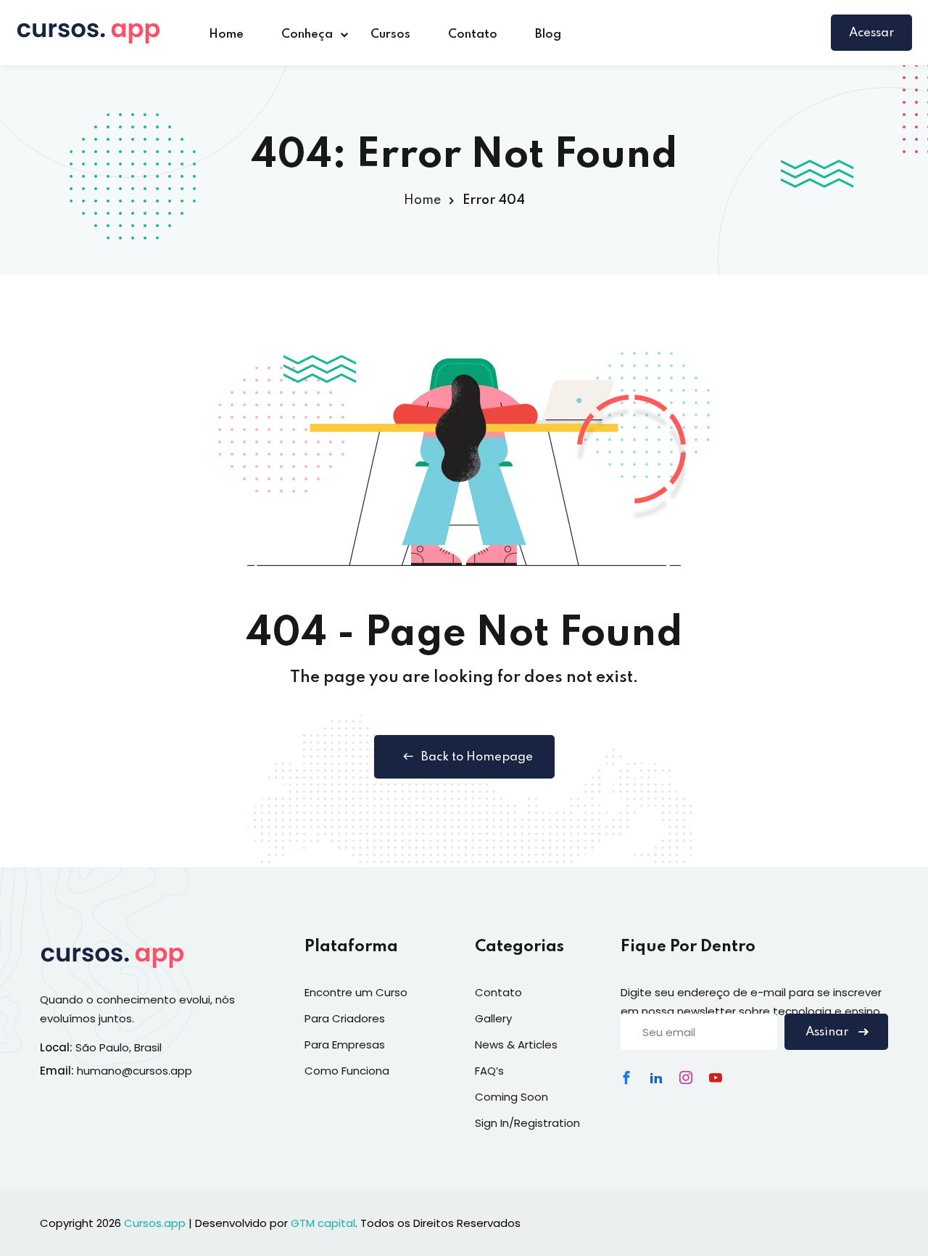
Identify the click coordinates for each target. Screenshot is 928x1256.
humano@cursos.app (134, 1070)
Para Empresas (344, 1044)
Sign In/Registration (527, 1122)
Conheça (307, 34)
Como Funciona (346, 1070)
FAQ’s (489, 1070)
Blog (548, 34)
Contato (472, 34)
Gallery (493, 1018)
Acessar (871, 33)
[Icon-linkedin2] (656, 1077)
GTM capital (323, 1223)
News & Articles (516, 1044)
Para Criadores (344, 1018)
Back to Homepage (477, 757)
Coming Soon (511, 1096)
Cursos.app (155, 1223)
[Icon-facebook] (626, 1077)
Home (226, 34)
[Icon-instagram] (686, 1077)
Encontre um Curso (355, 992)
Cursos (390, 34)
